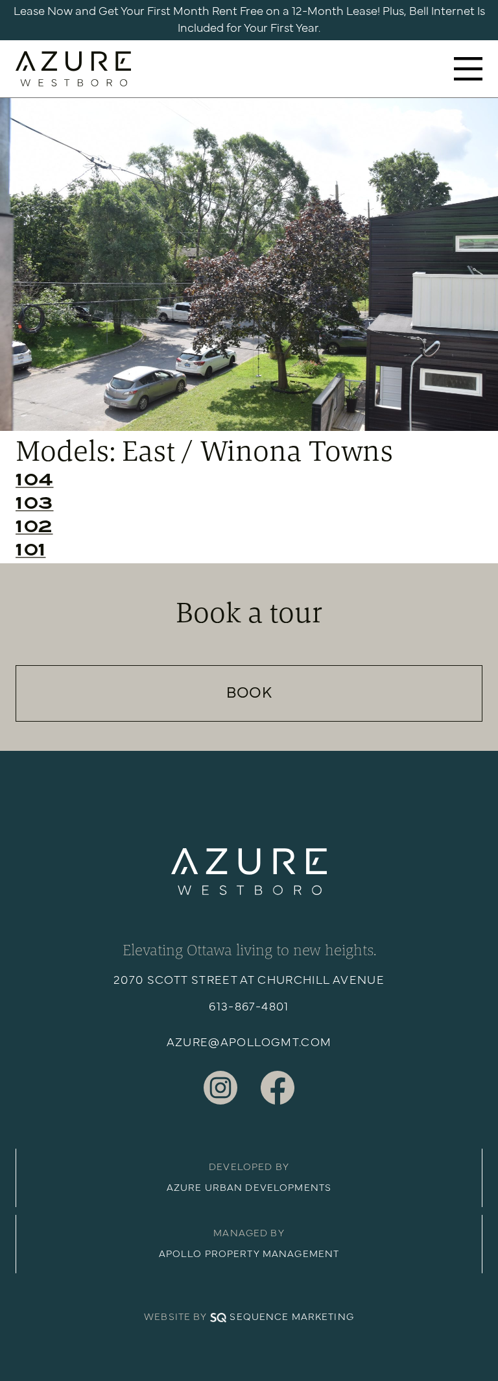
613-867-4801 (249, 1007)
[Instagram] (220, 1088)
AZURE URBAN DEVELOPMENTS (249, 1188)
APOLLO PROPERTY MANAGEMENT (249, 1254)
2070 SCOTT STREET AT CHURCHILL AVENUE (249, 980)
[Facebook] (277, 1088)
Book (249, 693)
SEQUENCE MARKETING (291, 1317)
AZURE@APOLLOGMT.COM (249, 1043)
